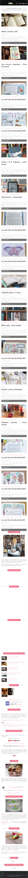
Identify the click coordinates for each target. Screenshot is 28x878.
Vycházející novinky (12, 289)
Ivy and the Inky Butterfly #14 (13, 261)
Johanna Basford (14, 96)
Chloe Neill (7, 194)
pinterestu (5, 823)
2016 (12, 725)
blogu (12, 852)
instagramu (22, 746)
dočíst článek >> (6, 42)
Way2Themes (6, 875)
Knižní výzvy (4, 386)
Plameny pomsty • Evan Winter (14, 424)
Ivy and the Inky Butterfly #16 (13, 100)
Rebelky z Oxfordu (16, 61)
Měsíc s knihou (4, 28)
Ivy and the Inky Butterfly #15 (13, 131)
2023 (8, 726)
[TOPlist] (14, 861)
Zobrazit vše (4, 10)
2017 (15, 725)
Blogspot (13, 875)
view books (20, 705)
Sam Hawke (17, 322)
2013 (3, 725)
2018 (19, 725)
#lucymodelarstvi (11, 853)
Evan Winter (4, 419)
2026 (17, 726)
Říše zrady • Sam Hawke (11, 325)
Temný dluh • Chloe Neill (11, 197)
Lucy (11, 702)
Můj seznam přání (5, 289)
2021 (2, 726)
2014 (6, 725)
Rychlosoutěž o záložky (13, 656)
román (21, 61)
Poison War (13, 322)
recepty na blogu (12, 786)
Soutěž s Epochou (12, 678)
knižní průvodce (9, 159)
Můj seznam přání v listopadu (14, 673)
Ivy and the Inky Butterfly (6, 96)
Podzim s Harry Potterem (11, 390)
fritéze (18, 792)
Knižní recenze (10, 61)
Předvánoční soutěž (12, 667)
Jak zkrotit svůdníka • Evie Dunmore (14, 66)
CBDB (21, 720)
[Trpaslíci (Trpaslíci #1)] (4, 696)
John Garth (4, 159)
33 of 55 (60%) (19, 704)
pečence (14, 792)
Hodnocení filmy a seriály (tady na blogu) (14, 743)
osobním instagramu (20, 790)
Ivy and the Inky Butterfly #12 (13, 358)
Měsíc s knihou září (9, 32)
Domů (3, 873)
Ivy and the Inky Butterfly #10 (13, 489)
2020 (25, 725)
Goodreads (16, 720)
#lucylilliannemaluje (5, 822)
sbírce (13, 822)
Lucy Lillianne (24, 875)
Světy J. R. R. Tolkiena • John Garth (14, 163)
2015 (9, 725)
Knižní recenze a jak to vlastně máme (16, 662)
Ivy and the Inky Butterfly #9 (13, 520)
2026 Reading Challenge (14, 700)
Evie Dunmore (4, 61)
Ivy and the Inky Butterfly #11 (13, 458)
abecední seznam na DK (7, 723)
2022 (5, 726)
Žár (16, 419)
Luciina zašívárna (17, 876)
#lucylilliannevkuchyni (16, 788)
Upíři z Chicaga (17, 194)
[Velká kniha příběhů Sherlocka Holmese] (11, 694)
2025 (14, 726)
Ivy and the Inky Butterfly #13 (13, 230)
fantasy (3, 194)
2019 (22, 725)
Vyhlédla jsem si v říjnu (11, 293)
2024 (11, 726)
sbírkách (19, 853)
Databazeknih (10, 720)
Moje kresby (20, 96)
